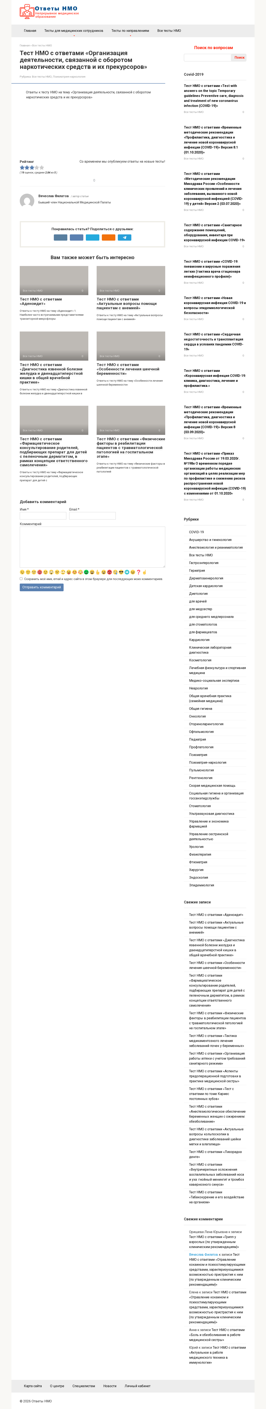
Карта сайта (33, 1386)
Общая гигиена (200, 709)
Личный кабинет (137, 1386)
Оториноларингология (206, 724)
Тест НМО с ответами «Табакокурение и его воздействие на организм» (216, 1197)
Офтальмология (201, 732)
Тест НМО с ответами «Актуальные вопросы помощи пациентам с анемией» (127, 303)
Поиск (240, 57)
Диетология (198, 594)
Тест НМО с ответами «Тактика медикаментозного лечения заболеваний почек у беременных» (216, 1041)
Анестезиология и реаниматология (216, 547)
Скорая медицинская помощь (212, 786)
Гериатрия (197, 571)
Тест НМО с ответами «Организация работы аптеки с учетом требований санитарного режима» (217, 1058)
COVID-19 (196, 532)
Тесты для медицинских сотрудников (73, 31)
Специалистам (84, 1386)
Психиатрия (198, 755)
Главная (30, 31)
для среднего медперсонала (211, 617)
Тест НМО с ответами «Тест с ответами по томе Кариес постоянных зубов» (211, 1094)
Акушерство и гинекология (210, 540)
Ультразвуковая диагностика (211, 814)
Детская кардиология (206, 586)
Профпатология (201, 747)
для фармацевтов (203, 632)
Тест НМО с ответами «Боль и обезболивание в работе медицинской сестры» (217, 1335)
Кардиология (199, 640)
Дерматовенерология (206, 578)
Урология (196, 847)
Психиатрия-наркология (69, 76)
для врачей (198, 601)
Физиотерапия (200, 854)
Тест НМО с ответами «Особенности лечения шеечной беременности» (128, 369)
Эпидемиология (201, 885)
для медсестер (200, 609)
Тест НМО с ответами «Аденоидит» (41, 301)
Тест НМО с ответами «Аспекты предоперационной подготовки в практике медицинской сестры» (215, 1076)
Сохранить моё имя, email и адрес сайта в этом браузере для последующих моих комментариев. (93, 579)
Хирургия (196, 870)
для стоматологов (203, 624)
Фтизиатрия (198, 862)
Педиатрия (197, 739)
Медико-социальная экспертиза (214, 681)
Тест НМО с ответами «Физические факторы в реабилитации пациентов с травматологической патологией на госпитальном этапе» (131, 448)
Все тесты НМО (169, 31)
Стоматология (200, 806)
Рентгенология (200, 778)
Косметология (200, 660)
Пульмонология (201, 770)
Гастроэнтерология (203, 563)
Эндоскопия (198, 878)
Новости (109, 1386)
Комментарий (30, 524)
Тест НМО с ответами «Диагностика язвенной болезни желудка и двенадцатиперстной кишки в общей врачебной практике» (51, 373)
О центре (57, 1386)
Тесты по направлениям (130, 31)
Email (74, 509)
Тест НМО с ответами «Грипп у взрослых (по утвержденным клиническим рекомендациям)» (214, 1242)
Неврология (198, 688)
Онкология (197, 716)
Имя (24, 509)
